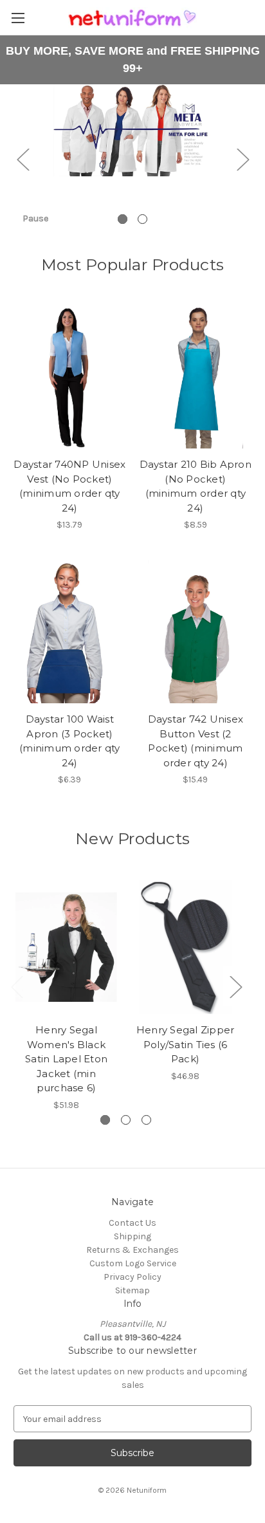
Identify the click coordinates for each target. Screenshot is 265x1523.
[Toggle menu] (17, 17)
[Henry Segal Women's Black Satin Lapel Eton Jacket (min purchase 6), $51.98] (66, 947)
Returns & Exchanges (132, 1249)
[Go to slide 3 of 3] (146, 1120)
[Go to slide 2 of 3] (126, 1120)
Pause (35, 218)
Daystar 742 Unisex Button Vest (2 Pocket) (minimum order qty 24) (196, 741)
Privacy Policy (132, 1276)
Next (242, 158)
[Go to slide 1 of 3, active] (105, 1120)
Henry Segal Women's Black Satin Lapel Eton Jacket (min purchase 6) (66, 1059)
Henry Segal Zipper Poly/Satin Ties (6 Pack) (185, 1044)
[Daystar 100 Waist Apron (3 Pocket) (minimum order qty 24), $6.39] (69, 631)
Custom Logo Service (132, 1263)
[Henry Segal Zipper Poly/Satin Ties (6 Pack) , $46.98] (185, 947)
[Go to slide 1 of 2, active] (122, 219)
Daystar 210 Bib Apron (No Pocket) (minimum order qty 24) (195, 486)
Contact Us (132, 1222)
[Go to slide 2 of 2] (142, 219)
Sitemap (132, 1290)
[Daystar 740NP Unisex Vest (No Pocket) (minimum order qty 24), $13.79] (69, 377)
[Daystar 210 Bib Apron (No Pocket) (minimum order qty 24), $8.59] (196, 377)
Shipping (132, 1236)
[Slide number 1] (132, 159)
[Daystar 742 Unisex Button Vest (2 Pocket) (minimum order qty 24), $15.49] (196, 631)
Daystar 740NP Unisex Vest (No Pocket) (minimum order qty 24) (69, 486)
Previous (22, 158)
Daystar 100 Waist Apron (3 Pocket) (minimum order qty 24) (69, 741)
